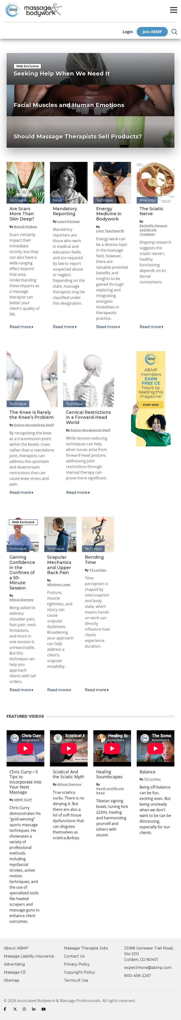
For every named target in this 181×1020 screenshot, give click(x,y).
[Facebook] (6, 1010)
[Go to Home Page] (43, 10)
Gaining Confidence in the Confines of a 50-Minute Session (22, 573)
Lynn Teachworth (110, 231)
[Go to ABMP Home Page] (12, 9)
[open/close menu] (173, 10)
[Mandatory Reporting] (69, 183)
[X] (16, 1010)
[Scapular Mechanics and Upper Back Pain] (60, 534)
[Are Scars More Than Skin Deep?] (25, 183)
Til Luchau (97, 570)
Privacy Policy (77, 964)
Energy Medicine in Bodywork (109, 214)
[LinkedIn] (35, 1010)
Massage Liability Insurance (29, 956)
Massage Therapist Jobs (86, 948)
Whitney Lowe (58, 584)
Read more (20, 327)
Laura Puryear (68, 221)
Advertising (14, 964)
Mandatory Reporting (65, 211)
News (57, 200)
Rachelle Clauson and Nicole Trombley (153, 230)
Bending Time (94, 560)
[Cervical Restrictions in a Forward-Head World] (88, 379)
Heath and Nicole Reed (110, 791)
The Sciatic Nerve (152, 211)
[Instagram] (25, 1010)
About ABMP (16, 948)
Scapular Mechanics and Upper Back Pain (59, 565)
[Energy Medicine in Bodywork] (112, 183)
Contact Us (74, 956)
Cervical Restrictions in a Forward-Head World (88, 417)
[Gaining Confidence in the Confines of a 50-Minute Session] (23, 534)
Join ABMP (152, 31)
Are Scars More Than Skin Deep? (21, 214)
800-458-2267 (137, 975)
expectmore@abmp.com (148, 967)
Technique (17, 200)
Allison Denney (21, 599)
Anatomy (147, 200)
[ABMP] (151, 398)
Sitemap (11, 980)
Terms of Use (76, 980)
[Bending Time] (98, 534)
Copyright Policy (79, 972)
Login (128, 31)
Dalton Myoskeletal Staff (34, 425)
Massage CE (15, 972)
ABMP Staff (23, 800)
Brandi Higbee (25, 226)
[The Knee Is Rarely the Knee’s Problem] (32, 379)
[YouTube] (44, 1010)
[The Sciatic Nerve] (155, 183)
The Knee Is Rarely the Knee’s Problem (31, 415)
